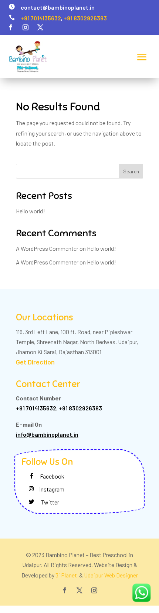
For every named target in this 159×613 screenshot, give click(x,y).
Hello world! (30, 210)
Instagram (51, 489)
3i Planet (66, 575)
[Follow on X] (40, 27)
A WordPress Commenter (47, 262)
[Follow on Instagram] (25, 27)
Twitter (50, 502)
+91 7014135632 (41, 17)
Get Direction (35, 362)
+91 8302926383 (85, 17)
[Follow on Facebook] (11, 27)
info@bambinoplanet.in (47, 434)
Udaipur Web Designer (111, 575)
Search (131, 171)
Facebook (52, 476)
